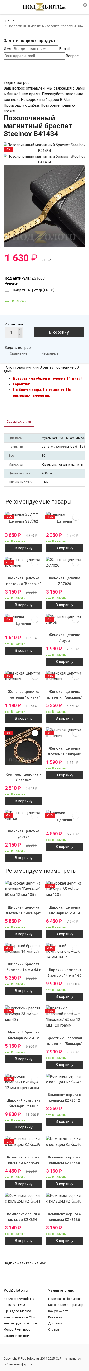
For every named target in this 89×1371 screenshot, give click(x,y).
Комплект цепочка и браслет (24, 777)
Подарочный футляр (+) (33, 290)
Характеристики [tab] (19, 421)
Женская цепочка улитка (23, 834)
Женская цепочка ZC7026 (64, 581)
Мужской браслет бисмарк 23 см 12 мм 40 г (23, 1038)
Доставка (55, 1323)
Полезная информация (64, 1298)
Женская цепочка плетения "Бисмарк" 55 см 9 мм (64, 697)
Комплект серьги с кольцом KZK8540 (64, 1160)
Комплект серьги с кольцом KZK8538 (64, 1217)
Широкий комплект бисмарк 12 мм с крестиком (23, 1106)
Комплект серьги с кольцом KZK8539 (23, 1160)
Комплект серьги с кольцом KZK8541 (23, 1217)
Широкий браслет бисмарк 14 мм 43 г (23, 967)
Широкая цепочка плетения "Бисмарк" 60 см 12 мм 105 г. (23, 913)
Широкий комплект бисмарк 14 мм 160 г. (64, 975)
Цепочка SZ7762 (23, 521)
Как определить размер (65, 1305)
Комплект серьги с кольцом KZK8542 (64, 1098)
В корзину (59, 332)
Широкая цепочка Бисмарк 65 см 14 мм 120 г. (64, 913)
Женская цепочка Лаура (64, 638)
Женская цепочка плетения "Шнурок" (64, 751)
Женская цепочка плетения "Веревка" (23, 581)
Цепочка (64, 521)
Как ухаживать (59, 1311)
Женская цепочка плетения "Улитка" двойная (24, 697)
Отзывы (54, 1329)
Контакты (55, 1317)
